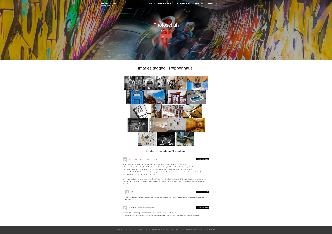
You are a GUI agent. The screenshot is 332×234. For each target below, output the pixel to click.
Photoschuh (109, 3)
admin (133, 192)
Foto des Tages (214, 4)
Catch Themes (209, 230)
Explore (167, 36)
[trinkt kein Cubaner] (185, 139)
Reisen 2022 (199, 4)
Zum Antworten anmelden (203, 159)
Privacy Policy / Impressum (173, 230)
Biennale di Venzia (183, 4)
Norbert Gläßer (133, 159)
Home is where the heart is (160, 4)
